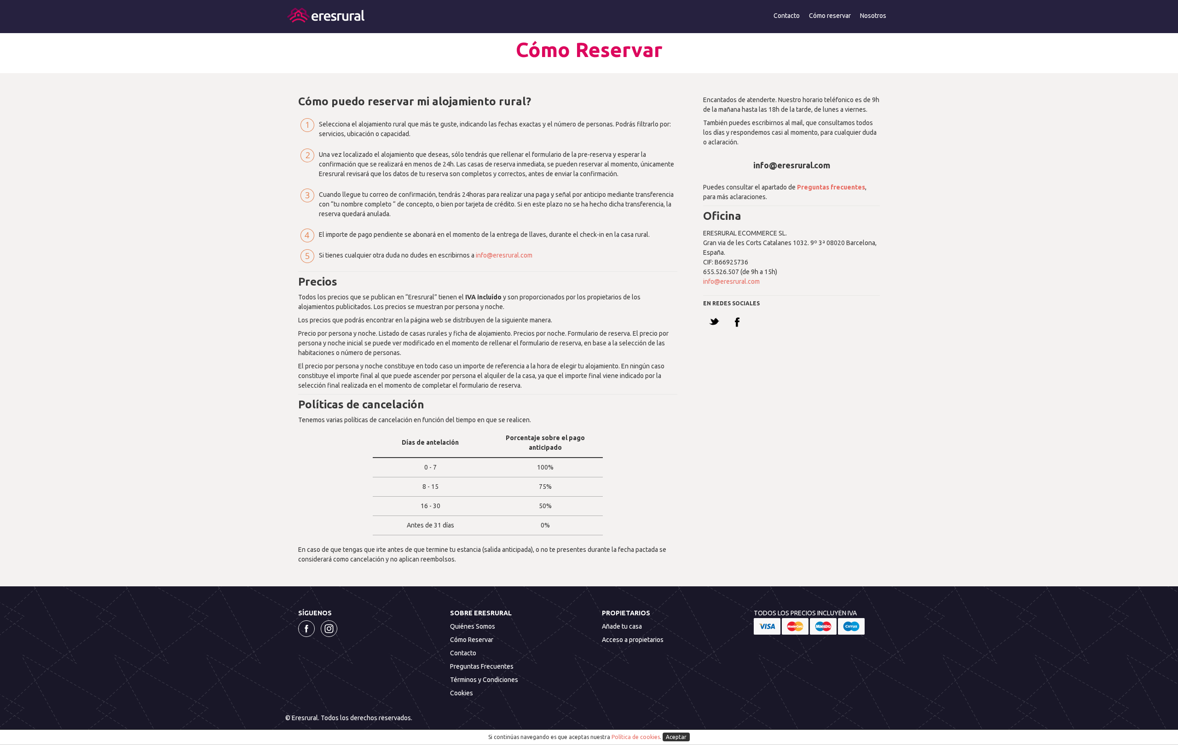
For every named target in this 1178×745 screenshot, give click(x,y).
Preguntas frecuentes (831, 187)
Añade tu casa (622, 626)
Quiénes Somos (472, 626)
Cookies (461, 693)
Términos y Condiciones (484, 679)
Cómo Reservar (471, 639)
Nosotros (873, 15)
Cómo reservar (830, 15)
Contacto (787, 15)
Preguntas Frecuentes (482, 666)
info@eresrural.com (504, 255)
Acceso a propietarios (633, 639)
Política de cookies (636, 737)
